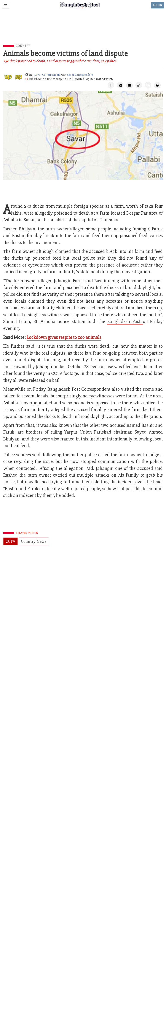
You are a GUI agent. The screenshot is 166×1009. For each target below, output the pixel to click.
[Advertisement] (83, 32)
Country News (33, 541)
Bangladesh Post (125, 322)
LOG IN (157, 5)
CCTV (10, 541)
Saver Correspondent (80, 75)
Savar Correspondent (47, 75)
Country (23, 46)
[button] (5, 5)
